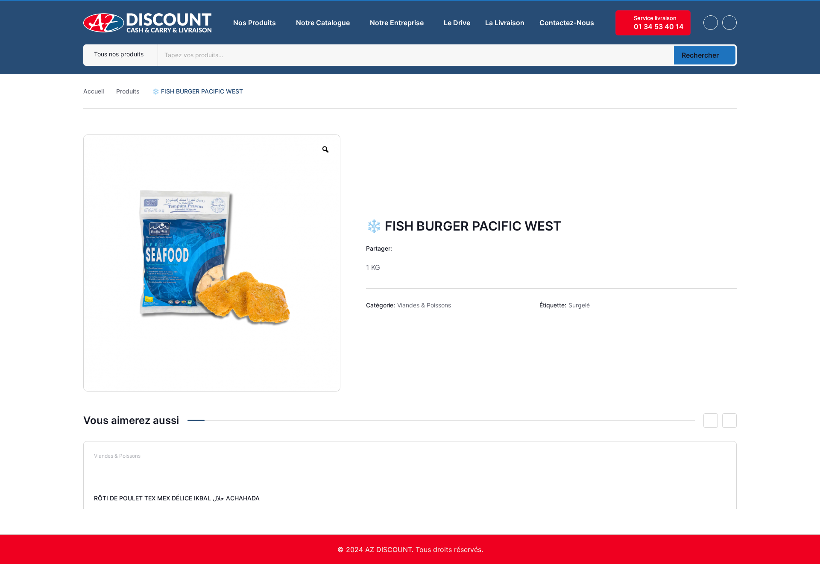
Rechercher (700, 55)
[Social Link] (710, 22)
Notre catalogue (323, 22)
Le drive (457, 22)
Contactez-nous (566, 22)
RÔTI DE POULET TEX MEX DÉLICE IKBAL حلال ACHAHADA (177, 498)
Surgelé (579, 305)
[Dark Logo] (147, 22)
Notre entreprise (397, 22)
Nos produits (254, 22)
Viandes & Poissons (424, 305)
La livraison (504, 22)
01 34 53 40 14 (659, 26)
